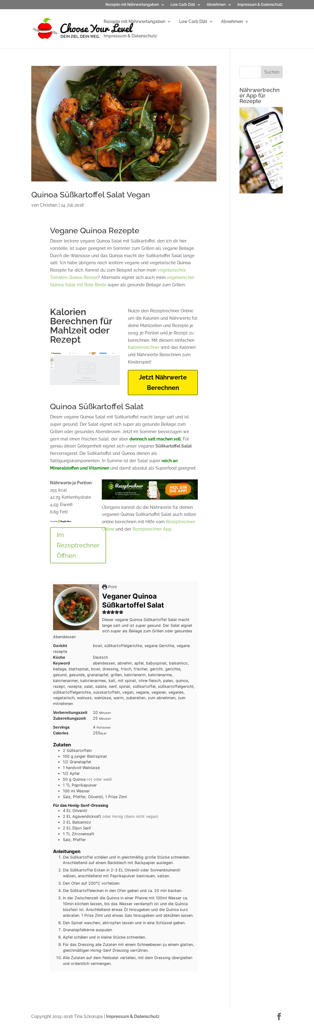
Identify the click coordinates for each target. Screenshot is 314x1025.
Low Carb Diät (182, 5)
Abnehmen (216, 5)
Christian (48, 205)
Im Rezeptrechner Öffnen (78, 545)
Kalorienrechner (143, 347)
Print (112, 587)
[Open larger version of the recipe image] (76, 607)
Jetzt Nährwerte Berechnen (163, 382)
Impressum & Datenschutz (260, 5)
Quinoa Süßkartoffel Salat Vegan (90, 194)
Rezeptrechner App (151, 529)
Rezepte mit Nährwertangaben (132, 5)
